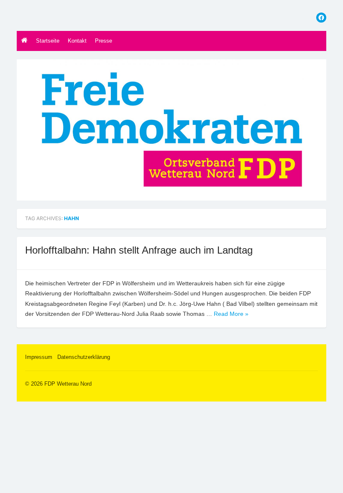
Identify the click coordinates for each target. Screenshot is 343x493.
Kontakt (77, 41)
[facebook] (321, 18)
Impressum (38, 357)
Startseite (47, 41)
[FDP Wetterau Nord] (171, 130)
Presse (103, 41)
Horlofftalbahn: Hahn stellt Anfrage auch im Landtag (139, 250)
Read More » (231, 313)
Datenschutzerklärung (83, 357)
